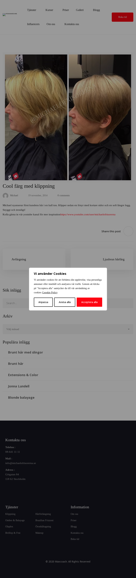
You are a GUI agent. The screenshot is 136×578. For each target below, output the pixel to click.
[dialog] (68, 289)
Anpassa (43, 302)
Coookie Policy (50, 292)
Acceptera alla (89, 302)
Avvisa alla (65, 302)
